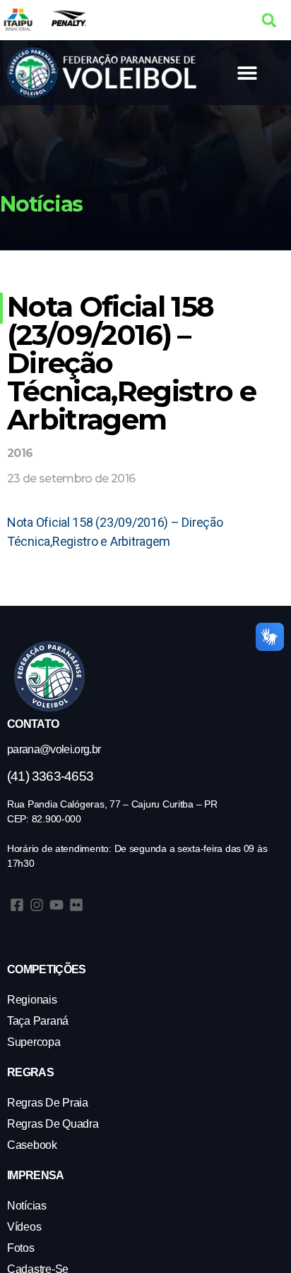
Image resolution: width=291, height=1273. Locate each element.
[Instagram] (37, 905)
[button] (269, 20)
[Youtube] (56, 905)
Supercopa (34, 1042)
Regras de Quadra (53, 1124)
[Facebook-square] (17, 905)
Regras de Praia (47, 1103)
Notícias (27, 1206)
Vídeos (24, 1227)
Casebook (32, 1145)
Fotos (21, 1248)
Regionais (32, 1000)
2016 (19, 453)
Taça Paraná (38, 1021)
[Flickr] (76, 905)
